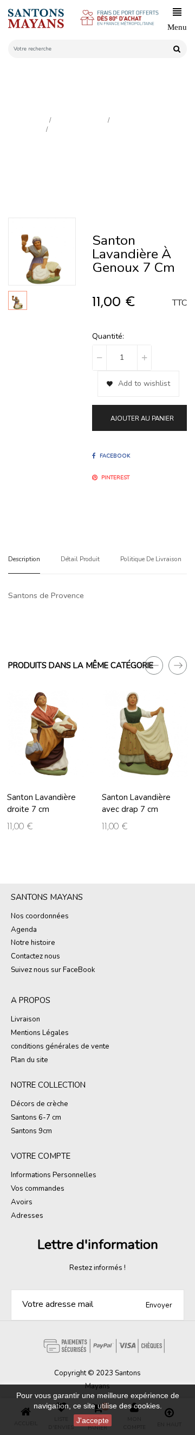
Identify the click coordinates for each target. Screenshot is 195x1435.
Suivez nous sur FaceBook (53, 970)
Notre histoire (33, 943)
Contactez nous (35, 956)
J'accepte (92, 1420)
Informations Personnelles (53, 1175)
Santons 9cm (31, 1131)
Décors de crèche (39, 1104)
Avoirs (21, 1202)
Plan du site (29, 1060)
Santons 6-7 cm (36, 1117)
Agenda (24, 930)
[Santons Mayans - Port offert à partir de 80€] (123, 19)
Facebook (115, 456)
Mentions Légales (40, 1033)
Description (24, 559)
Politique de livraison (150, 559)
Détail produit (80, 559)
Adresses (27, 1216)
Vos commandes (37, 1188)
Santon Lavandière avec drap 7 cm (136, 803)
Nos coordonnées (40, 916)
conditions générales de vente (60, 1046)
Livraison (25, 1019)
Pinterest (115, 477)
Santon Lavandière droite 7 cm (41, 803)
